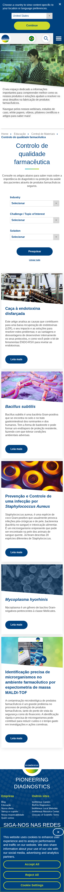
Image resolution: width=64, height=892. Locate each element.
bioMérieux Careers (41, 802)
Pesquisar (34, 251)
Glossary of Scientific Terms (45, 815)
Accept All (32, 864)
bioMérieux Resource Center (45, 811)
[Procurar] (46, 39)
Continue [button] (32, 25)
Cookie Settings (32, 885)
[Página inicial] (5, 38)
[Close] (58, 832)
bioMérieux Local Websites (45, 808)
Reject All (32, 875)
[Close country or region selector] (60, 4)
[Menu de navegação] (58, 38)
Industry (15, 197)
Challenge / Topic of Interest (27, 214)
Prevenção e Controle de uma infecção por (28, 501)
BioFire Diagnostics (41, 805)
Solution (15, 230)
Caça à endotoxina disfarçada (22, 311)
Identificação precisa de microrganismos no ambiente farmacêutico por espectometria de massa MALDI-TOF (30, 682)
